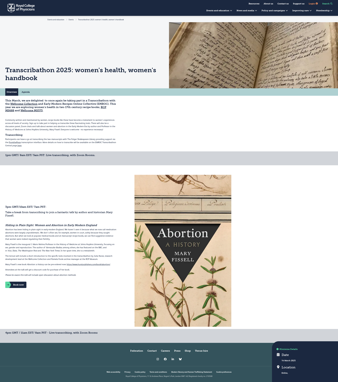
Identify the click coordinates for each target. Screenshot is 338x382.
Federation (136, 350)
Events (71, 20)
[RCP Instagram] (157, 359)
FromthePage (15, 142)
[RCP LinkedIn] (173, 359)
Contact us (283, 3)
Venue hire (201, 350)
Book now (18, 284)
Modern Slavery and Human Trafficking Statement (191, 372)
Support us (298, 3)
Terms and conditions (158, 372)
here (19, 145)
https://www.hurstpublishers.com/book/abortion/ (88, 264)
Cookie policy (140, 372)
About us (268, 3)
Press (177, 350)
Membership (323, 10)
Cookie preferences (224, 372)
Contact (152, 350)
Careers (165, 350)
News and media (246, 10)
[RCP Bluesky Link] (180, 359)
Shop (188, 350)
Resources (254, 3)
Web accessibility (113, 372)
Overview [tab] (12, 92)
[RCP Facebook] (165, 359)
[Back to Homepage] (19, 8)
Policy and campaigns (273, 10)
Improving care (300, 10)
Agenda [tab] (26, 92)
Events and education (218, 10)
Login (312, 3)
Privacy (127, 372)
